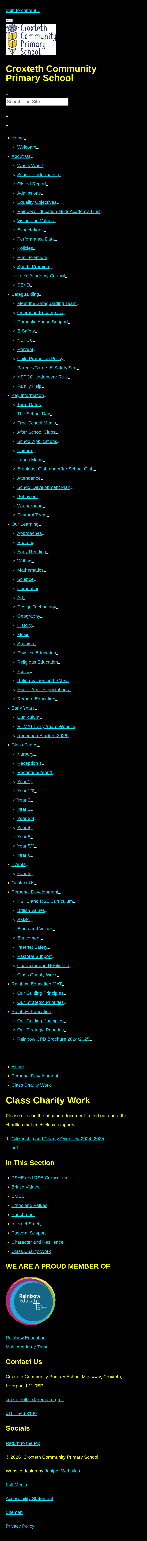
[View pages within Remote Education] (56, 700)
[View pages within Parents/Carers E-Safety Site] (78, 369)
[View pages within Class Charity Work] (58, 976)
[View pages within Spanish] (35, 645)
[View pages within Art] (24, 599)
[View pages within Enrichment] (42, 939)
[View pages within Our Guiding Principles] (64, 994)
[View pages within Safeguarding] (40, 295)
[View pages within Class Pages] (38, 746)
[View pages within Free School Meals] (57, 424)
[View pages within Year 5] (31, 838)
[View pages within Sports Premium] (51, 268)
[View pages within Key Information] (45, 396)
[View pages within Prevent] (34, 350)
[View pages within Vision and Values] (55, 222)
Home (17, 1066)
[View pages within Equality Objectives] (57, 203)
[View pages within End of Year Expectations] (70, 691)
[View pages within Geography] (41, 617)
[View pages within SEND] (31, 286)
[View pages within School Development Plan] (71, 488)
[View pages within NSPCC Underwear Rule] (69, 378)
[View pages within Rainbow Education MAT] (63, 985)
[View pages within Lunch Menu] (44, 461)
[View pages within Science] (35, 580)
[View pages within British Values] (46, 911)
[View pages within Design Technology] (57, 608)
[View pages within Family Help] (43, 387)
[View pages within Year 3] (31, 810)
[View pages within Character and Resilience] (70, 967)
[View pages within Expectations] (45, 231)
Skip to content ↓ (23, 10)
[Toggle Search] (7, 125)
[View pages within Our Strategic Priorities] (65, 1003)
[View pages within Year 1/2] (35, 792)
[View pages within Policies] (34, 249)
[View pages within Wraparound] (44, 507)
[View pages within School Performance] (60, 176)
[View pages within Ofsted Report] (47, 185)
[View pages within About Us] (31, 157)
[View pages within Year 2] (31, 801)
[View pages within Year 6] (31, 856)
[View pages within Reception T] (43, 764)
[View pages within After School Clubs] (56, 433)
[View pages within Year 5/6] (35, 847)
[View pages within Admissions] (42, 194)
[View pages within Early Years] (36, 709)
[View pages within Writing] (32, 562)
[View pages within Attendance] (42, 479)
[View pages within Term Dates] (42, 406)
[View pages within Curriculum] (41, 718)
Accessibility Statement (29, 1498)
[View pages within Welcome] (37, 148)
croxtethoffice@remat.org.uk (35, 1399)
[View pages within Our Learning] (40, 525)
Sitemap (14, 1512)
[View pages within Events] (27, 865)
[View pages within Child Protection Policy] (64, 360)
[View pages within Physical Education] (57, 654)
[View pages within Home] (25, 139)
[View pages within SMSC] (31, 921)
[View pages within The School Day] (51, 415)
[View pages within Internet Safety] (48, 948)
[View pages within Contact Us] (35, 884)
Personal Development (34, 1075)
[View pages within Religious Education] (59, 663)
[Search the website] (7, 116)
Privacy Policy (20, 1526)
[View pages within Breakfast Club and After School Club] (94, 470)
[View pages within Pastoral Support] (53, 957)
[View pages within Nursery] (34, 755)
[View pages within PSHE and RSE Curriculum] (74, 902)
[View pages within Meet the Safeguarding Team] (78, 304)
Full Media (16, 1484)
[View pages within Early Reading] (47, 553)
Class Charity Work (31, 1085)
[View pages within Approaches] (43, 534)
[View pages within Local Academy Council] (66, 277)
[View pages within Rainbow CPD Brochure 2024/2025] (90, 1040)
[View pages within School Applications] (58, 442)
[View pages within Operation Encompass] (64, 314)
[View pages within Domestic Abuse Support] (69, 323)
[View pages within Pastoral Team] (48, 516)
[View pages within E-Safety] (36, 332)
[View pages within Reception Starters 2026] (68, 737)
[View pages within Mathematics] (44, 571)
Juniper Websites (62, 1470)
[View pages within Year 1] (31, 783)
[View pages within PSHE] (31, 672)
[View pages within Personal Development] (59, 893)
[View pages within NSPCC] (34, 341)
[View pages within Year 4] (31, 829)
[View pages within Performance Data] (56, 240)
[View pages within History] (33, 626)
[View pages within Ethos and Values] (54, 930)
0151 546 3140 (21, 1413)
